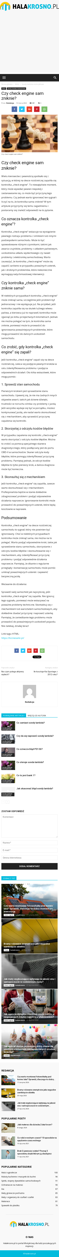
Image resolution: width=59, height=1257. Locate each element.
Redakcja (10, 103)
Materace (5, 1201)
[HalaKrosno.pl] (29, 6)
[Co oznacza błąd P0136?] (8, 752)
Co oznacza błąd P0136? (29, 749)
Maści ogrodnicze (9, 1172)
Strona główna (6, 84)
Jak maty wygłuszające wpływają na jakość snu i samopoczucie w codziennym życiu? (29, 980)
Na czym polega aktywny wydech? (12, 673)
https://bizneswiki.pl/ (12, 638)
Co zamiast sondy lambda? (30, 722)
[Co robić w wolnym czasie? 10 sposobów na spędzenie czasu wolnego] (8, 1141)
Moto (3, 88)
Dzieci (7, 1055)
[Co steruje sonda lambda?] (8, 765)
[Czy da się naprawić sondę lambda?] (8, 739)
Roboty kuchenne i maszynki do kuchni (18, 1176)
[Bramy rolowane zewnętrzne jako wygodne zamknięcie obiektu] (29, 936)
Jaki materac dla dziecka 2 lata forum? (34, 1125)
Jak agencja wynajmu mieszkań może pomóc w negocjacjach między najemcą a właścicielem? (29, 1015)
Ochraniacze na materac (12, 1185)
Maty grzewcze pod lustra (12, 1193)
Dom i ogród (9, 915)
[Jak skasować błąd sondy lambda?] (8, 791)
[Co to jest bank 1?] (8, 778)
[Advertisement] (29, 43)
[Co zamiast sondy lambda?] (8, 726)
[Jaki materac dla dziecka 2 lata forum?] (8, 1128)
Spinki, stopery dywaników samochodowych (20, 1180)
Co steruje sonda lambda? (30, 762)
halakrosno (20, 915)
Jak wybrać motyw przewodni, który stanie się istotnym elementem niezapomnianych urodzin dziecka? (29, 1049)
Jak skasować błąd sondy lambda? (34, 788)
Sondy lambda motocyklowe (16, 88)
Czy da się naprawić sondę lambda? (35, 735)
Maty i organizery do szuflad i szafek (17, 1197)
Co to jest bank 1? (25, 775)
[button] (55, 77)
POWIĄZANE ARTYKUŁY (13, 715)
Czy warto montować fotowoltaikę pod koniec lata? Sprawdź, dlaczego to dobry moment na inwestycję (28, 908)
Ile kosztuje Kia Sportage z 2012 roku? (46, 673)
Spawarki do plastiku (10, 1205)
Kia (2, 1189)
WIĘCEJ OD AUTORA (37, 715)
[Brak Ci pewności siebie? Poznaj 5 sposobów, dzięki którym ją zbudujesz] (8, 1154)
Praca (6, 950)
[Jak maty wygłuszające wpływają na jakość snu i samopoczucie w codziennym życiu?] (29, 971)
